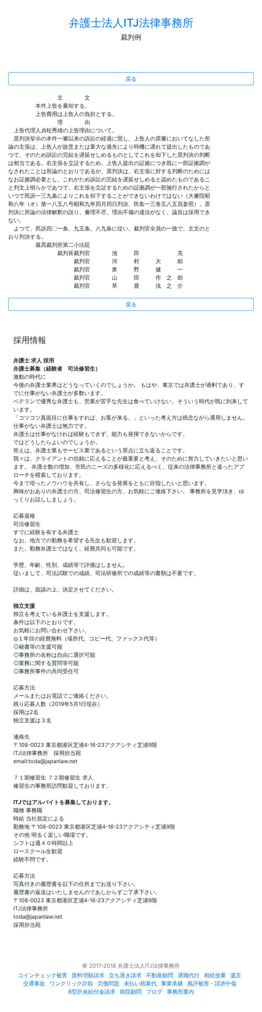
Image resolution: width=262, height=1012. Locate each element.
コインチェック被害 (42, 975)
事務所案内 (180, 991)
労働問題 (108, 983)
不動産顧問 (159, 975)
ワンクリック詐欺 (71, 983)
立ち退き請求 (125, 975)
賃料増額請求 (88, 975)
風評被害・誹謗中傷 (211, 983)
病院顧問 (131, 991)
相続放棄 (215, 975)
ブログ (154, 991)
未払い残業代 (140, 983)
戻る (131, 78)
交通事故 (34, 983)
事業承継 (172, 983)
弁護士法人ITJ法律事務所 (131, 22)
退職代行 (189, 975)
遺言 (235, 975)
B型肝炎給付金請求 (91, 991)
